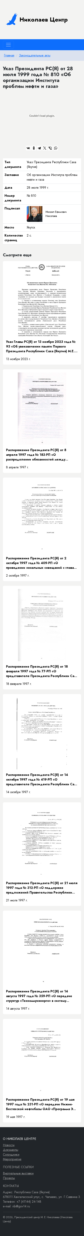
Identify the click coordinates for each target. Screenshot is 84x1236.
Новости (8, 1145)
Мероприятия (12, 1159)
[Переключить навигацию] (8, 45)
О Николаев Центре (19, 1139)
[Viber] (50, 148)
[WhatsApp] (55, 148)
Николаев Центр (44, 19)
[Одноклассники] (33, 148)
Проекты (9, 1178)
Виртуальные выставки (18, 1173)
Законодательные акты (34, 55)
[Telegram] (39, 148)
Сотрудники (11, 1154)
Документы (10, 1150)
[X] (44, 148)
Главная (9, 55)
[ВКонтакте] (28, 148)
